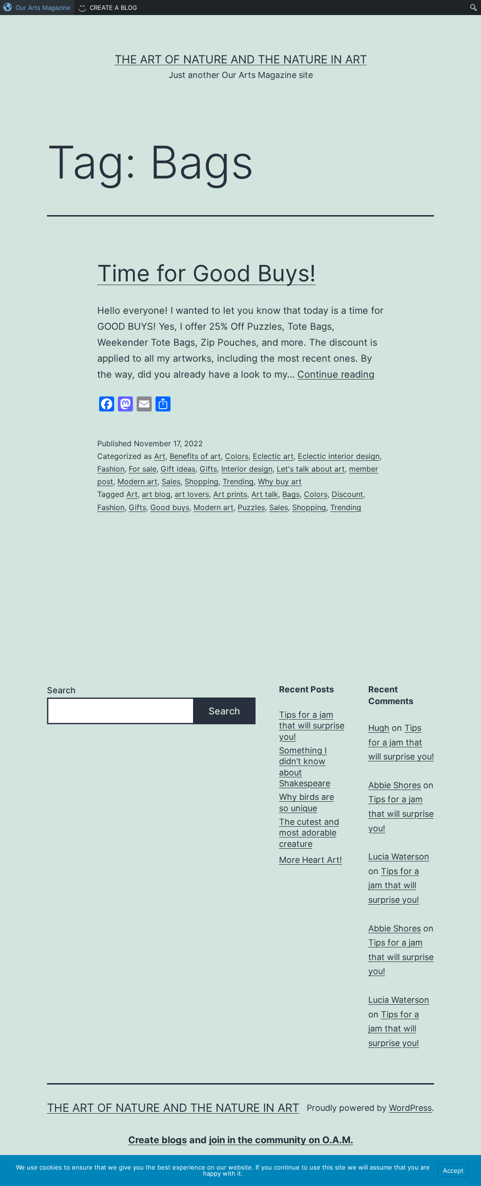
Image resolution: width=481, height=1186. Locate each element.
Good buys (169, 507)
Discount (347, 494)
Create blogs (157, 1140)
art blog (156, 494)
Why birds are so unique (306, 802)
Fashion (110, 468)
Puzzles (251, 507)
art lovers (192, 494)
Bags (291, 494)
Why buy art (280, 481)
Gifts (208, 468)
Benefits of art (195, 456)
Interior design (246, 468)
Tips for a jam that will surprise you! (311, 726)
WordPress (410, 1108)
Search (61, 690)
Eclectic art (273, 456)
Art (159, 456)
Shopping (201, 481)
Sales (171, 481)
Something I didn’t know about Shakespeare (304, 766)
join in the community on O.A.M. (281, 1140)
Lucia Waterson (398, 856)
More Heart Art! (310, 860)
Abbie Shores (394, 785)
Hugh (378, 728)
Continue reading (335, 374)
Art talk (264, 494)
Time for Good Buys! (206, 273)
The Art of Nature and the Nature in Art (241, 59)
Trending (238, 481)
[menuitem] (37, 7)
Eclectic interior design (339, 456)
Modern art (137, 481)
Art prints (230, 494)
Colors (236, 456)
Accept (453, 1170)
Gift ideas (178, 468)
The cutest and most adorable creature (309, 833)
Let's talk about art (311, 468)
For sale (142, 468)
